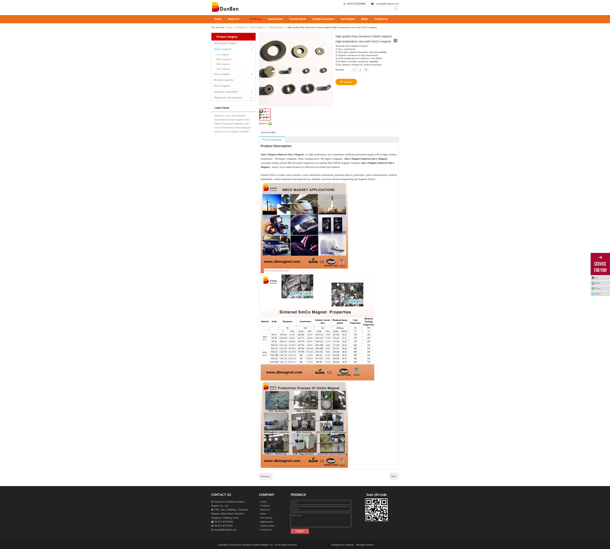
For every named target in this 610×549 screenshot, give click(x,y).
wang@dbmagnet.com (387, 3)
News (263, 513)
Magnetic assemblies (226, 91)
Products (265, 505)
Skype (597, 294)
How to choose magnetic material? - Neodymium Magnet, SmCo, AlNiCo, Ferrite (233, 124)
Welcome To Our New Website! (230, 132)
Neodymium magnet (225, 43)
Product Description (272, 139)
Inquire (348, 82)
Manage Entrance (365, 544)
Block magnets (224, 59)
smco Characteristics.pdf (276, 270)
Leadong (349, 544)
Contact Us (266, 529)
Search (396, 8)
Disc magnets (223, 64)
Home (264, 501)
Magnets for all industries (228, 97)
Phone (598, 288)
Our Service (266, 517)
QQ (596, 278)
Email (597, 283)
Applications (267, 521)
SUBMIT (300, 531)
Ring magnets (223, 69)
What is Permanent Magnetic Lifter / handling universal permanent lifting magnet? (233, 116)
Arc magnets (223, 54)
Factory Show (267, 525)
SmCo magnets (222, 49)
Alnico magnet (222, 74)
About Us (265, 509)
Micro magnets (222, 86)
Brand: (264, 132)
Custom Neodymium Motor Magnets (232, 120)
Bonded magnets (223, 80)
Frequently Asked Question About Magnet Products (233, 128)
